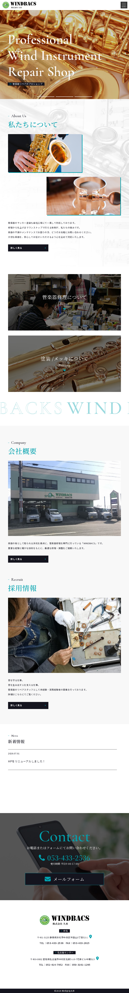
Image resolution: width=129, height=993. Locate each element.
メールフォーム (68, 879)
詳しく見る (16, 247)
